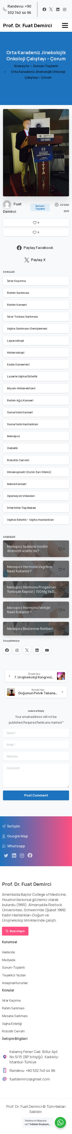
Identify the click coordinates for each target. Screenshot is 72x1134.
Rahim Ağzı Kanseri (20, 400)
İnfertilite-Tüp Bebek (21, 508)
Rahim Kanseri (17, 305)
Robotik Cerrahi (18, 460)
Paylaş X (38, 259)
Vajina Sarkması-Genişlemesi (27, 328)
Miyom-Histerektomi (21, 388)
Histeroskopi (15, 352)
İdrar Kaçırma (16, 281)
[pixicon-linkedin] (14, 855)
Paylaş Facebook (38, 247)
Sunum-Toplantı (45, 66)
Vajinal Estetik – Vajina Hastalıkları (30, 520)
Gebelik (12, 448)
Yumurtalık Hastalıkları (22, 424)
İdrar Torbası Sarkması (22, 316)
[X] (51, 9)
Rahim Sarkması (18, 293)
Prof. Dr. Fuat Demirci (27, 25)
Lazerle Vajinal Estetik (22, 376)
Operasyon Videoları (21, 496)
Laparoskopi (15, 340)
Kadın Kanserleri (18, 364)
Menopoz (13, 436)
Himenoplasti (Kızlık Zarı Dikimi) (29, 472)
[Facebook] (44, 9)
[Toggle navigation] (65, 25)
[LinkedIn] (57, 9)
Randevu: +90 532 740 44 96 (19, 9)
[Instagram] (64, 9)
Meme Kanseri (16, 484)
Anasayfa (21, 66)
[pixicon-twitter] (6, 855)
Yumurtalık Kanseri (20, 412)
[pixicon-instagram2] (22, 855)
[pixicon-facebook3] (30, 855)
